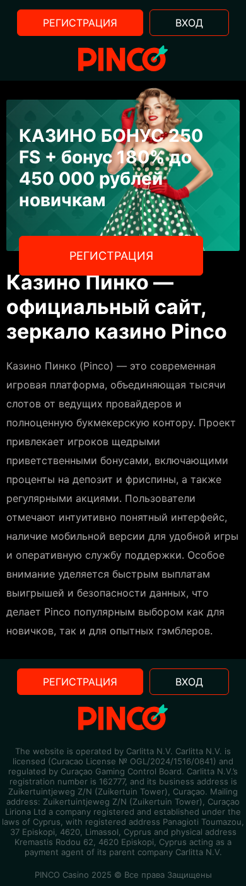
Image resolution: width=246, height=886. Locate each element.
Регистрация (80, 22)
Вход (189, 22)
